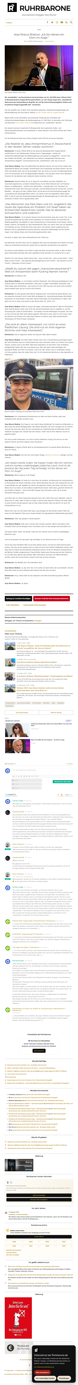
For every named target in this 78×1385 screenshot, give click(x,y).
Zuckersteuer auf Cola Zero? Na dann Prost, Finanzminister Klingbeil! (29, 1080)
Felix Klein (46, 703)
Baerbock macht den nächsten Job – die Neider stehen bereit (26, 1065)
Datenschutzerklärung (24, 1370)
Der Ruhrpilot (11, 1077)
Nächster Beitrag (56, 712)
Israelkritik (60, 703)
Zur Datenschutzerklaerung (44, 1367)
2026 (14, 1241)
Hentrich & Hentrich (52, 455)
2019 (64, 1246)
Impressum (10, 1370)
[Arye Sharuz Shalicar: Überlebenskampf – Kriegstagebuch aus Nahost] (10, 676)
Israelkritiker (9, 706)
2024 (47, 1241)
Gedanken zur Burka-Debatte (18, 1214)
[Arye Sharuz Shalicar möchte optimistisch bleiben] (10, 662)
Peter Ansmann (18, 844)
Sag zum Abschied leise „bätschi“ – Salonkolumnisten (26, 1103)
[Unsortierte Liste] (26, 776)
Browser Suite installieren (39, 1199)
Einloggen (38, 621)
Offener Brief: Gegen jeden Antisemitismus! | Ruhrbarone (34, 921)
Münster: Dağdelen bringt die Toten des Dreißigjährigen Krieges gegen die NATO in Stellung (36, 1071)
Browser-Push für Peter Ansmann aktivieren (51, 598)
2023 (64, 1241)
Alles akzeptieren (42, 1372)
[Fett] (13, 776)
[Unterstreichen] (19, 776)
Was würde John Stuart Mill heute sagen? (36, 1094)
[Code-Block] (32, 776)
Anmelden (69, 764)
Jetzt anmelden (39, 1051)
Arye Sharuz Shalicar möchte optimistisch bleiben (37, 662)
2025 (31, 1241)
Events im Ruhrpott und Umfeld (32, 1359)
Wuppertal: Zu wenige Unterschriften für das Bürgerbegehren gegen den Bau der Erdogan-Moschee (40, 1275)
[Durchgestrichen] (21, 776)
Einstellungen (64, 1378)
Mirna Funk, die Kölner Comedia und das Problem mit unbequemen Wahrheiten (33, 1266)
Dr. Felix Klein (37, 703)
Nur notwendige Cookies (45, 1378)
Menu (9, 23)
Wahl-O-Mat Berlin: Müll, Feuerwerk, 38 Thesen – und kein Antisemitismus (31, 1068)
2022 (14, 1246)
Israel (53, 703)
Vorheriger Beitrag (22, 712)
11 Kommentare (49, 41)
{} (34, 776)
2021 (30, 1246)
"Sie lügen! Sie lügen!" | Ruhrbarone (25, 947)
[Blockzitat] (29, 776)
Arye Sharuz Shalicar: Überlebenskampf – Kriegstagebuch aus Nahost (45, 676)
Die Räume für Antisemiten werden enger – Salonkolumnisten (28, 1108)
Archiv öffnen (39, 1236)
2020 (47, 1246)
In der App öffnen (12, 605)
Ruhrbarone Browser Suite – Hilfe (17, 1374)
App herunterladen (39, 1195)
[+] (37, 776)
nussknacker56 (18, 812)
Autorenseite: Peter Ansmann (34, 605)
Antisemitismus (10, 703)
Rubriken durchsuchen (13, 1250)
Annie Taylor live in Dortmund (16, 1074)
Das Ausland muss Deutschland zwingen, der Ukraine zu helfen (28, 1283)
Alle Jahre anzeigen (12, 1255)
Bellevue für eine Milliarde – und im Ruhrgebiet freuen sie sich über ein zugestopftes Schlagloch (38, 1083)
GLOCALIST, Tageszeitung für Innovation (27, 934)
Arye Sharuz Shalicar (23, 123)
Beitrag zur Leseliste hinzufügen (18, 598)
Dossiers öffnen (11, 1252)
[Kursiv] (16, 776)
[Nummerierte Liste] (24, 776)
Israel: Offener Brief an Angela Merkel (50, 112)
